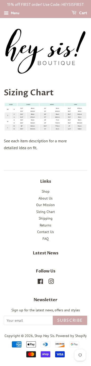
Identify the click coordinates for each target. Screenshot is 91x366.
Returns (45, 225)
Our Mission (45, 205)
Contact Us (45, 232)
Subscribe (70, 320)
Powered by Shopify (71, 335)
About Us (45, 198)
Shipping (46, 218)
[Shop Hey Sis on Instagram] (51, 282)
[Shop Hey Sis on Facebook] (40, 282)
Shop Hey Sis (44, 335)
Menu (14, 13)
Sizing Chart (45, 211)
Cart (82, 13)
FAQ (45, 238)
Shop (46, 191)
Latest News (45, 253)
